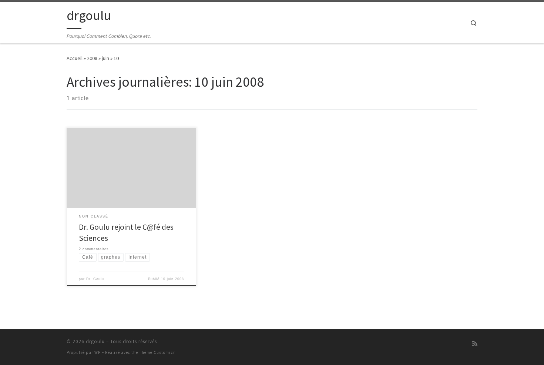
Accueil (75, 58)
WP (97, 352)
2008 (92, 58)
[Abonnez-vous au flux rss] (474, 343)
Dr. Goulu (95, 279)
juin (105, 58)
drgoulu (95, 341)
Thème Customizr (157, 352)
